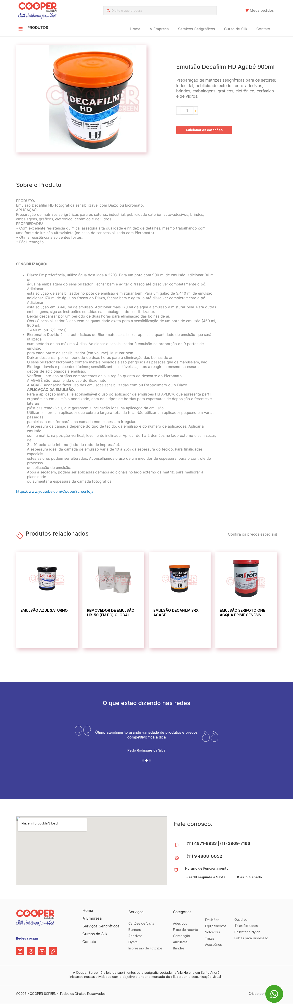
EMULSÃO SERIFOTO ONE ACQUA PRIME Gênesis (242, 612)
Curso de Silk (235, 29)
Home (135, 29)
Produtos (37, 27)
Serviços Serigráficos (196, 29)
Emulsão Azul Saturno (44, 610)
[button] (143, 760)
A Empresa (159, 29)
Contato (263, 29)
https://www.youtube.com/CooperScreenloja (54, 491)
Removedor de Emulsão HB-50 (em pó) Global (110, 612)
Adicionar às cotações (204, 130)
